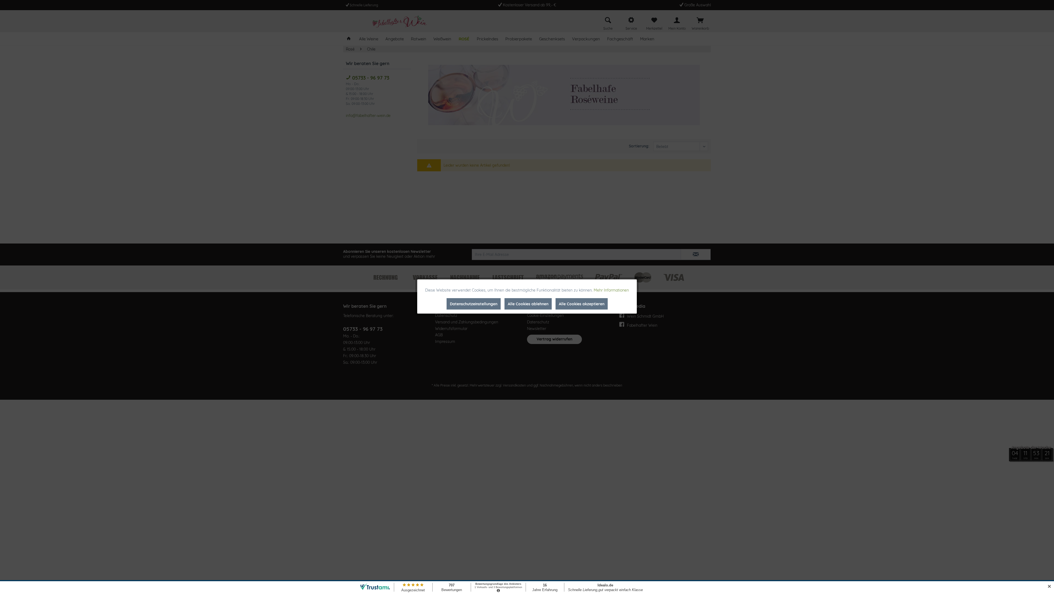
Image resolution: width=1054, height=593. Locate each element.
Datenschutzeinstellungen (473, 303)
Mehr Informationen (611, 290)
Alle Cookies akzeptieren (581, 303)
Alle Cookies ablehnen (528, 303)
